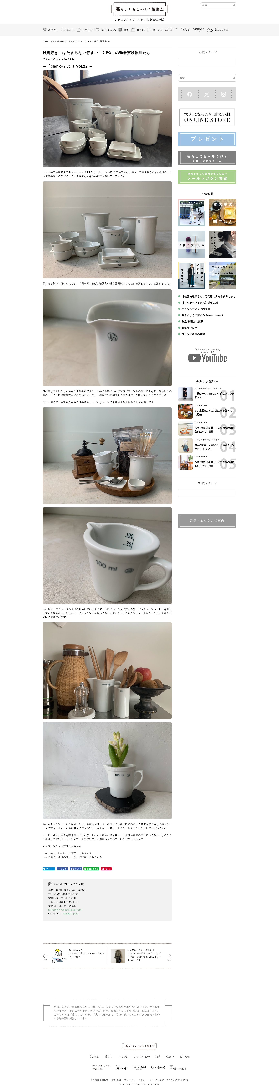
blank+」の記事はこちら (72, 853)
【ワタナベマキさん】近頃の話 (200, 302)
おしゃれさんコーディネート (208, 388)
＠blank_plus (70, 913)
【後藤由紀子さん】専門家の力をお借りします (209, 296)
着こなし (53, 30)
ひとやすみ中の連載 (193, 334)
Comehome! (201, 405)
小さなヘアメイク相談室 (196, 309)
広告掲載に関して (99, 1080)
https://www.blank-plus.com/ (65, 909)
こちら (72, 846)
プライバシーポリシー (135, 1080)
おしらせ (158, 30)
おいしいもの (108, 30)
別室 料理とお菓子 (192, 321)
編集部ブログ (189, 327)
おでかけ (87, 30)
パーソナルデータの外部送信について (169, 1080)
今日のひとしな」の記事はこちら (77, 857)
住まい (141, 30)
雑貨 (126, 30)
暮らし (70, 30)
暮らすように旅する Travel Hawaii (202, 315)
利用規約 (116, 1080)
